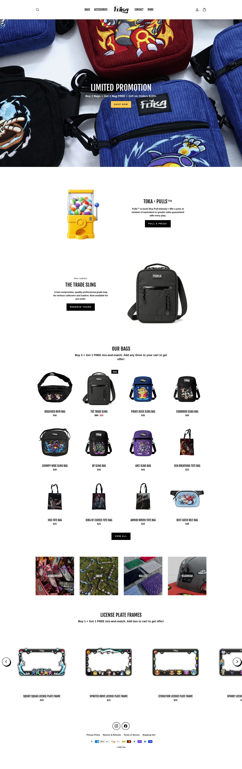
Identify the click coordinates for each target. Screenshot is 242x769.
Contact (139, 9)
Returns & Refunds (112, 735)
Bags (87, 9)
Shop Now (121, 104)
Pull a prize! (157, 223)
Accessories (100, 9)
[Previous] (6, 662)
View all (121, 536)
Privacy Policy (93, 735)
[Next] (237, 662)
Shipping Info (148, 735)
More (150, 9)
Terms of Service (132, 735)
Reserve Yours (80, 307)
